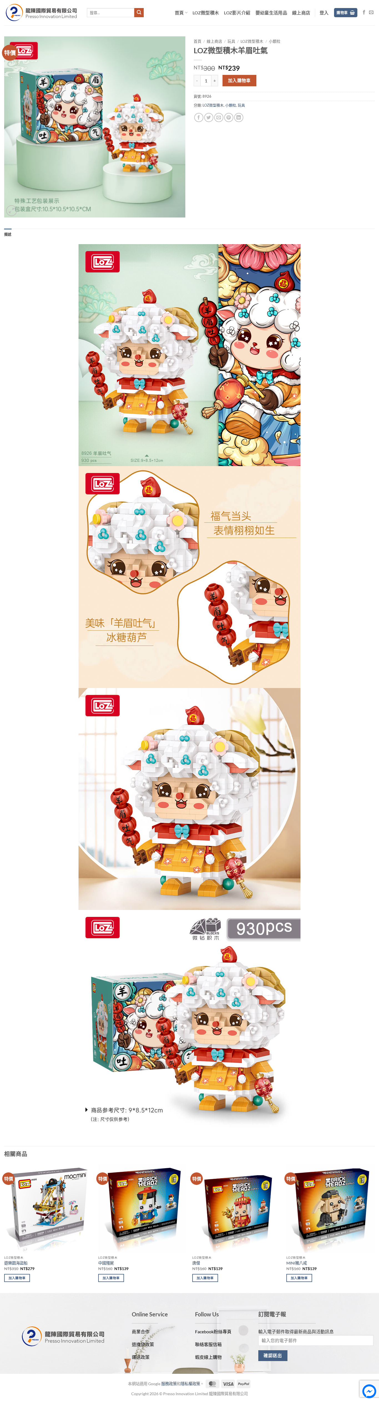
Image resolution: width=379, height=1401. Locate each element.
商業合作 (141, 1331)
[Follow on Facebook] (364, 12)
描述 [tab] (8, 234)
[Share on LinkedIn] (238, 117)
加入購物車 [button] (17, 1278)
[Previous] (4, 1228)
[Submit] (139, 12)
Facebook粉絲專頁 (213, 1331)
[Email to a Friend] (218, 117)
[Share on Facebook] (198, 117)
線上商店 (301, 12)
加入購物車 (239, 80)
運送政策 (141, 1357)
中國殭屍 (106, 1263)
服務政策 (169, 1383)
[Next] (374, 1228)
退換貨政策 (143, 1344)
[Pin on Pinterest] (228, 117)
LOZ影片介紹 (237, 12)
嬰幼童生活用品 (271, 12)
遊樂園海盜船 (15, 1263)
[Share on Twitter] (208, 117)
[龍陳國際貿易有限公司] (41, 12)
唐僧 (196, 1263)
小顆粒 (275, 41)
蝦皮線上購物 (208, 1357)
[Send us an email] (371, 12)
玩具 (231, 41)
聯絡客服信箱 (208, 1344)
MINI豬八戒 (296, 1263)
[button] (324, 13)
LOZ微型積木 (206, 12)
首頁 (179, 12)
